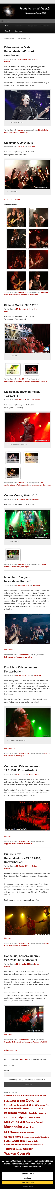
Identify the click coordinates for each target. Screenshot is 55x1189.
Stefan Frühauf (35, 399)
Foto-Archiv (45, 26)
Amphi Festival (34, 1095)
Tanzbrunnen (38, 1144)
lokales (20, 130)
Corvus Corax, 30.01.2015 (20, 495)
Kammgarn (24, 132)
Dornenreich (22, 1105)
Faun (48, 1105)
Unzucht (18, 1149)
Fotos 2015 (22, 379)
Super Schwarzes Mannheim (18, 1144)
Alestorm (8, 1095)
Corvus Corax (10, 1105)
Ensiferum (41, 1105)
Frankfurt (25, 1108)
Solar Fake (45, 1137)
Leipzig (22, 1117)
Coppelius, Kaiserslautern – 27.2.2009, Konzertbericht (22, 768)
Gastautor (36, 585)
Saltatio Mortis (41, 381)
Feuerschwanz (11, 1108)
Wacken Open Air (17, 1153)
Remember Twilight (40, 1042)
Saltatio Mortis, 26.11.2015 (21, 305)
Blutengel (8, 1101)
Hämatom (42, 1113)
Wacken (28, 1148)
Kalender (8, 31)
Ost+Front (30, 1133)
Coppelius (8, 843)
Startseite (8, 26)
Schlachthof (36, 1137)
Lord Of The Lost (14, 1121)
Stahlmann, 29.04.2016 (19, 142)
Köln (14, 1117)
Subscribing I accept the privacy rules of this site (27, 1079)
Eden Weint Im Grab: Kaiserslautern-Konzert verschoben (19, 51)
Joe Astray (26, 485)
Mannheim (13, 1126)
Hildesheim (32, 1113)
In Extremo (8, 1118)
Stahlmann (34, 294)
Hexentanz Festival (15, 1112)
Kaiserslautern (14, 132)
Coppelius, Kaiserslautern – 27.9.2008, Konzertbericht (22, 958)
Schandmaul (28, 1137)
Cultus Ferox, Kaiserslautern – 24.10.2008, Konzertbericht (22, 858)
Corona (32, 1100)
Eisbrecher (32, 1104)
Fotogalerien (32, 26)
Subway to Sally (31, 1141)
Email (6, 1070)
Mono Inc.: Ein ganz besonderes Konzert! (17, 579)
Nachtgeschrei (30, 381)
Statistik (19, 1140)
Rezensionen (19, 26)
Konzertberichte (23, 655)
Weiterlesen (9, 649)
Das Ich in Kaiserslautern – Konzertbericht (21, 669)
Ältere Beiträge (10, 1050)
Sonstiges (18, 31)
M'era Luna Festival (34, 1122)
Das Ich (47, 753)
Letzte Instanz (34, 1117)
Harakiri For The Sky (38, 1109)
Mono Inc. (28, 657)
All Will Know (20, 1095)
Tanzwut (9, 1149)
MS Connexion (15, 1132)
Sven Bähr (31, 146)
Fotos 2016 (22, 292)
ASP (44, 1095)
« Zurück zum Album (12, 199)
